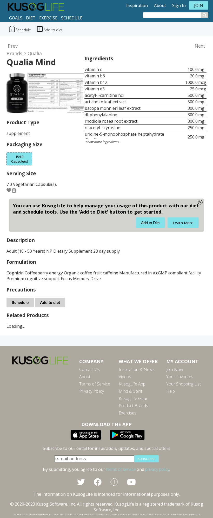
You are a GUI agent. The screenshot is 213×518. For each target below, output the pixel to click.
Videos (125, 377)
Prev (13, 46)
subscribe (146, 459)
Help (170, 391)
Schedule (71, 18)
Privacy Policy (91, 391)
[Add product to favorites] (8, 190)
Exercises (127, 413)
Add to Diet (150, 223)
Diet (31, 18)
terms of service (121, 469)
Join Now (174, 369)
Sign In (179, 5)
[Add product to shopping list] (14, 190)
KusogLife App (132, 384)
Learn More (183, 222)
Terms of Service (94, 384)
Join (198, 5)
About (160, 5)
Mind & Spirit (130, 391)
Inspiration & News (137, 369)
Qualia (35, 53)
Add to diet (50, 302)
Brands (14, 53)
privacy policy (157, 469)
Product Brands (133, 405)
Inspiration (137, 5)
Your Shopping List (183, 384)
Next (200, 46)
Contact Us (89, 369)
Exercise (48, 18)
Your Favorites (179, 377)
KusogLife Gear (133, 398)
